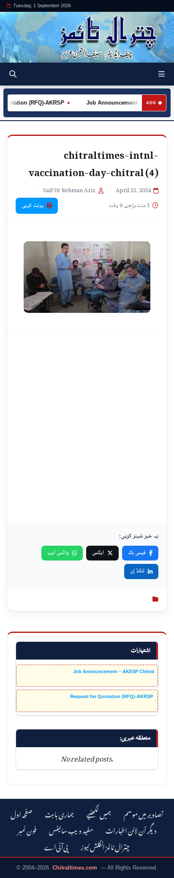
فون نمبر (27, 829)
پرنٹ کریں (33, 205)
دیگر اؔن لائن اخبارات (131, 829)
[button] (161, 74)
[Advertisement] (87, 427)
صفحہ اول (21, 813)
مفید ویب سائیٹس (71, 829)
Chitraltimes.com (74, 867)
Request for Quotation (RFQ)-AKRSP (112, 696)
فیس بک (137, 553)
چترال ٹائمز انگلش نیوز (105, 846)
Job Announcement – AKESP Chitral (113, 671)
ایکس (98, 553)
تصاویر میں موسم (143, 813)
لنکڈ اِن (137, 571)
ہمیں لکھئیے (99, 813)
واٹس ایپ (58, 553)
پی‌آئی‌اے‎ (56, 846)
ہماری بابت (59, 813)
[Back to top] (15, 870)
